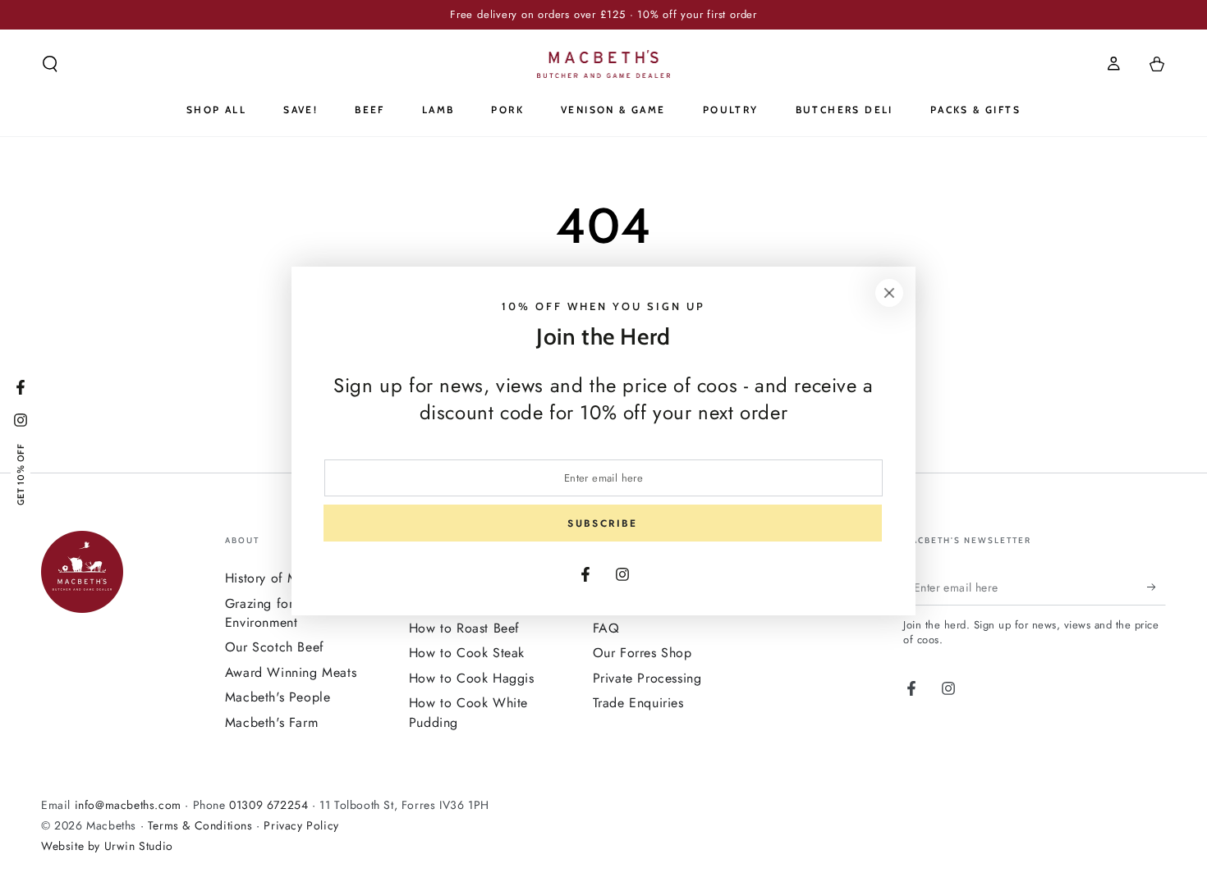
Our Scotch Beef (274, 647)
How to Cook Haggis (472, 678)
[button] (50, 64)
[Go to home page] (604, 64)
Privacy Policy (301, 825)
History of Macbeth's (286, 578)
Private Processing (647, 678)
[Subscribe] (1156, 587)
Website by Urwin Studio (107, 846)
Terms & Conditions (200, 825)
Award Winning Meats (290, 672)
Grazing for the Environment (270, 613)
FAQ (606, 628)
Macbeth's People (278, 697)
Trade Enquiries (638, 702)
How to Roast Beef (464, 628)
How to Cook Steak (467, 652)
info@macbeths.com (128, 805)
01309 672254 (268, 805)
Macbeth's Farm (271, 722)
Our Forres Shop (642, 652)
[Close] (889, 293)
